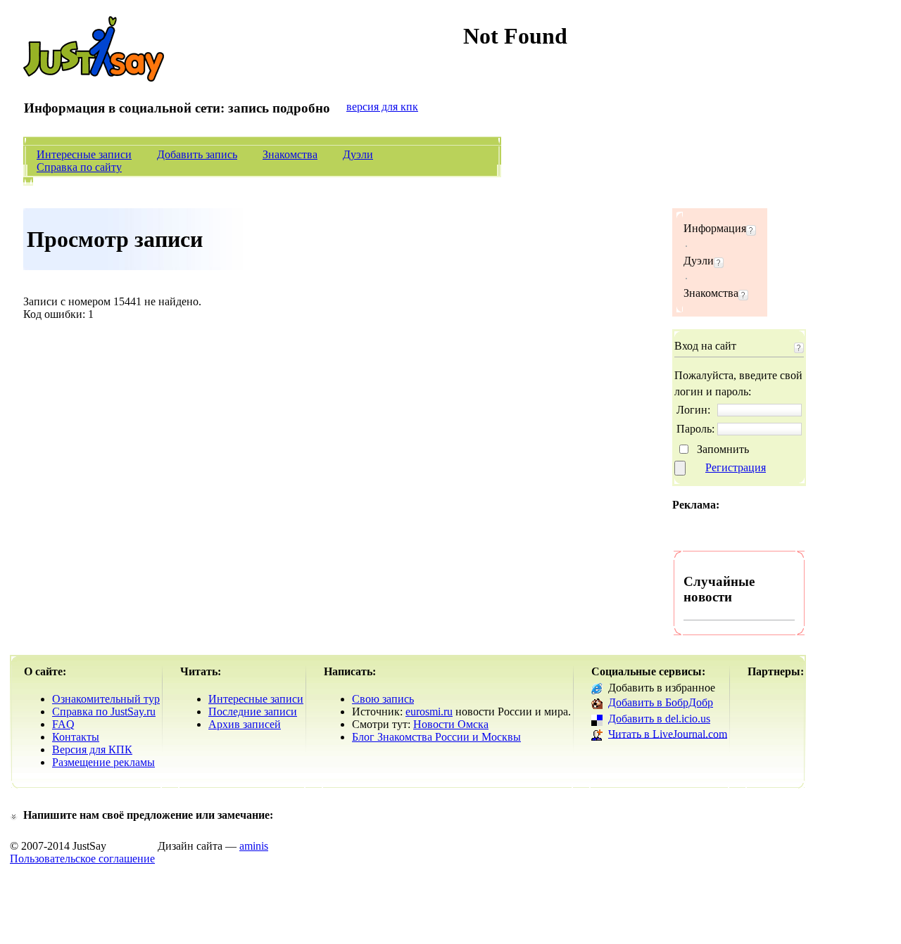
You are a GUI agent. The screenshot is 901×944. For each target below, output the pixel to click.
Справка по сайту (79, 167)
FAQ (63, 724)
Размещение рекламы (103, 762)
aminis (253, 846)
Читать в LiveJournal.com (667, 733)
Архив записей (244, 724)
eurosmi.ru (429, 711)
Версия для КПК (92, 749)
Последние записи (252, 711)
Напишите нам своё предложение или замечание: (148, 815)
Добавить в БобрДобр (660, 702)
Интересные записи (84, 154)
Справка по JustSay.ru (104, 711)
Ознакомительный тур (106, 699)
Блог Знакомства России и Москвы (436, 737)
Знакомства (290, 154)
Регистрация (735, 467)
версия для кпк (382, 107)
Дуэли (358, 154)
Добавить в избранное (661, 688)
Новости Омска (451, 724)
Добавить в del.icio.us (659, 719)
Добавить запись (197, 154)
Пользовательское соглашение (82, 859)
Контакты (75, 737)
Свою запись (383, 699)
